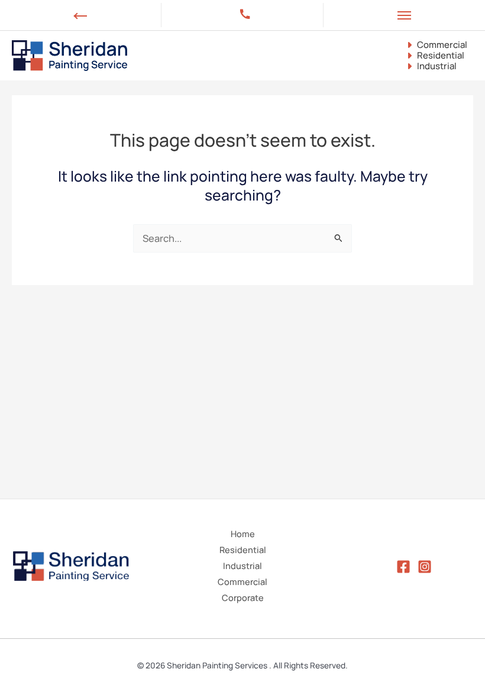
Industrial (242, 565)
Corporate (243, 597)
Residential (242, 549)
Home (243, 533)
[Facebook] (403, 567)
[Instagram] (425, 567)
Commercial (242, 581)
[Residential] (434, 55)
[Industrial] (431, 66)
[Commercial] (436, 45)
